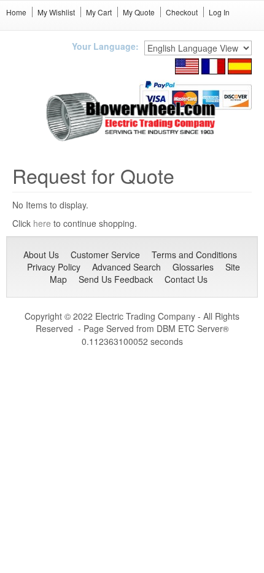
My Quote (139, 12)
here (42, 223)
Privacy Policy (53, 267)
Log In (219, 12)
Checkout (182, 12)
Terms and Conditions (194, 254)
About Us (41, 254)
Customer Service (105, 254)
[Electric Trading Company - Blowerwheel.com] (132, 117)
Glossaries (193, 267)
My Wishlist (56, 12)
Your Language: (105, 46)
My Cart (99, 12)
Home (16, 12)
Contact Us (186, 279)
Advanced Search (126, 267)
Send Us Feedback (116, 279)
